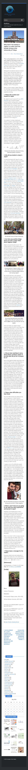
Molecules (7, 679)
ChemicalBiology (8, 683)
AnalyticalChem (8, 667)
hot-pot (18, 305)
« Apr (5, 716)
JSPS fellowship (7, 202)
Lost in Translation (13, 168)
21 (5, 711)
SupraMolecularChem (9, 674)
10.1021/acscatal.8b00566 (15, 566)
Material (6, 687)
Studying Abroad (19, 53)
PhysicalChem (8, 672)
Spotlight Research (9, 661)
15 (8, 709)
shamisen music (12, 178)
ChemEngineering (8, 682)
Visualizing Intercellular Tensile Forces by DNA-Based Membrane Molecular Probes (19, 635)
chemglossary (8, 664)
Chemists (7, 666)
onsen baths (6, 185)
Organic (6, 670)
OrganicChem (8, 692)
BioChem (7, 669)
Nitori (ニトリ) (10, 447)
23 (11, 711)
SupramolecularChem (9, 693)
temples (13, 185)
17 (14, 709)
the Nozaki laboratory (15, 213)
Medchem (7, 688)
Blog (15, 53)
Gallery (6, 675)
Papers (6, 680)
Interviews (7, 677)
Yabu (12, 53)
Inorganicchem (8, 685)
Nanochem (7, 690)
